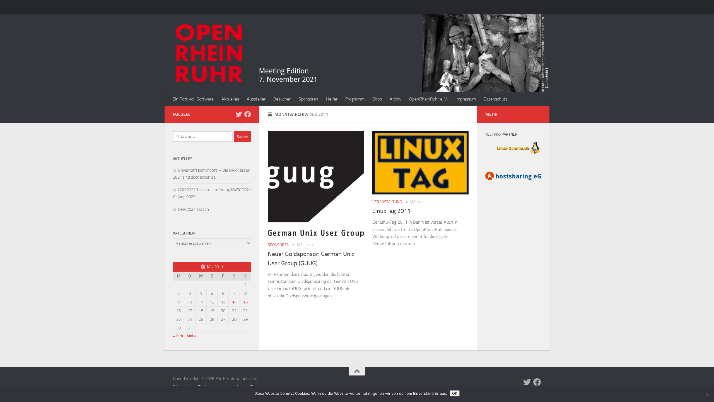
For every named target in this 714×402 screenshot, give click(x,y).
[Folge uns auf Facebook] (247, 114)
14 (234, 302)
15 (245, 302)
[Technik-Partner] (513, 154)
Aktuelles (230, 99)
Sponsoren (308, 99)
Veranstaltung (387, 202)
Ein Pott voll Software (193, 99)
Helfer (331, 99)
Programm (355, 99)
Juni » (192, 335)
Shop (377, 99)
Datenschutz (495, 99)
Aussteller (256, 99)
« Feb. (178, 335)
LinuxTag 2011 (391, 211)
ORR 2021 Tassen (193, 209)
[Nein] (707, 394)
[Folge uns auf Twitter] (238, 114)
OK (454, 393)
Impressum (465, 99)
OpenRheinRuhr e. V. (428, 99)
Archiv (395, 99)
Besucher (282, 99)
